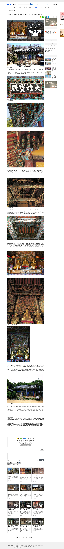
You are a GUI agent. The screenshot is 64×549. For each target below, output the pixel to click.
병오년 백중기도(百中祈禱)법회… (50, 35)
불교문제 (20, 7)
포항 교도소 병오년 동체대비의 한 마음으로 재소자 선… (54, 69)
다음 (32, 537)
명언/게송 (15, 7)
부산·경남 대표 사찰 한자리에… (50, 45)
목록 (42, 449)
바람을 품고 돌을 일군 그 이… (50, 33)
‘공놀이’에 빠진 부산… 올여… (50, 50)
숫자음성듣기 (18, 463)
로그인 (52, 0)
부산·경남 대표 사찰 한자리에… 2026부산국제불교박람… (54, 64)
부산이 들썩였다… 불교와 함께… (50, 51)
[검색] (31, 4)
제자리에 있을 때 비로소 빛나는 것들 (54, 73)
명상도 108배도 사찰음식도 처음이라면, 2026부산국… (54, 77)
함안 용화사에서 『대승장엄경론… (50, 48)
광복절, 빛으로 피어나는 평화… (50, 52)
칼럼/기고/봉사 (48, 7)
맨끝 (34, 537)
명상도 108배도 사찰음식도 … (50, 47)
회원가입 (55, 0)
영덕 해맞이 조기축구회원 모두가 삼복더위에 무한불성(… (54, 60)
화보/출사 (30, 7)
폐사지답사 (41, 7)
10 (31, 537)
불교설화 (25, 7)
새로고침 (20, 463)
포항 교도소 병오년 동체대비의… (50, 31)
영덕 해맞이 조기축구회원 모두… (50, 30)
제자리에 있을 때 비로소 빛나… (50, 32)
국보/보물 (36, 7)
